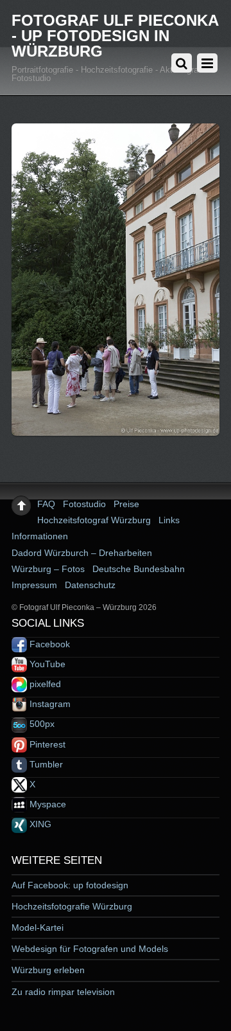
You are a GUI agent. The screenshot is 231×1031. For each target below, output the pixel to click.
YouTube (46, 664)
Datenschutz (90, 585)
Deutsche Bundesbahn (138, 569)
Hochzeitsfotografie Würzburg (72, 906)
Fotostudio (84, 504)
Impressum (34, 585)
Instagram (49, 704)
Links (169, 520)
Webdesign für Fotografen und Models (90, 949)
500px (41, 724)
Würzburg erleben (48, 970)
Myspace (46, 804)
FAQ (46, 504)
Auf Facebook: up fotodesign (70, 885)
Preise (126, 504)
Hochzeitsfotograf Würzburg (94, 520)
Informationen (40, 536)
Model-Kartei (38, 927)
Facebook (48, 644)
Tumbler (45, 764)
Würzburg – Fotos (48, 569)
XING (39, 824)
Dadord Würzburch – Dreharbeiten (82, 553)
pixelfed (44, 684)
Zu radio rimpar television (63, 992)
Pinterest (46, 744)
